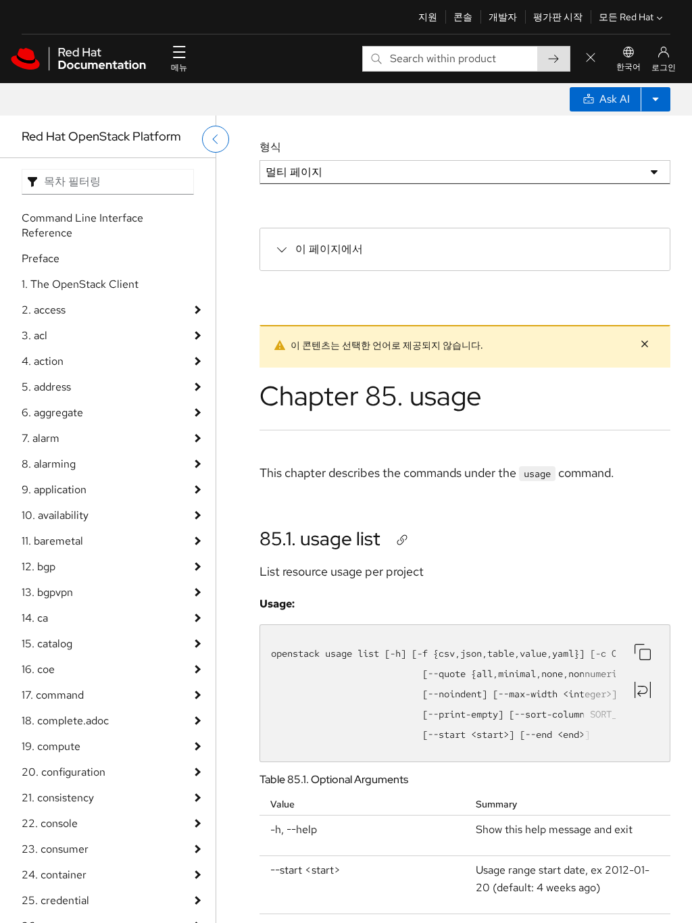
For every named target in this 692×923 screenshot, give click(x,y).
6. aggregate (52, 412)
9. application (54, 489)
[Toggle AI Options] (655, 99)
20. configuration (63, 772)
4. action (43, 361)
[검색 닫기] (590, 58)
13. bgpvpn (47, 592)
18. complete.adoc (65, 721)
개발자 (503, 17)
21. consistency (58, 798)
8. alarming (49, 464)
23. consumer (55, 849)
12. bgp (38, 566)
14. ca (35, 618)
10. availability (55, 515)
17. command (53, 695)
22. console (50, 823)
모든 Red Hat (626, 17)
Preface (40, 258)
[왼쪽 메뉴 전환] (215, 139)
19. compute (51, 746)
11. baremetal (52, 541)
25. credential (55, 900)
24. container (54, 875)
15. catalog (47, 644)
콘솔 (462, 17)
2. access (44, 310)
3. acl (34, 335)
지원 (427, 17)
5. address (46, 387)
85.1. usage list (320, 538)
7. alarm (40, 438)
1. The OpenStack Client (80, 284)
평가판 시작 (558, 17)
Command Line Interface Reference (82, 225)
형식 (270, 147)
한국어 (628, 66)
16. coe (38, 669)
